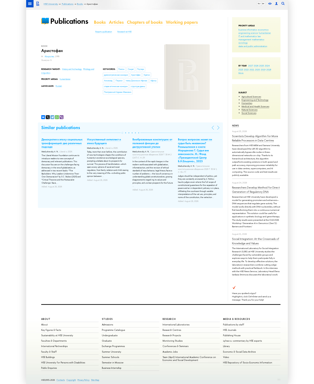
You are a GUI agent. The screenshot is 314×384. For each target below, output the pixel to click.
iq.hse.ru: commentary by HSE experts (242, 340)
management (244, 39)
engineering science (248, 32)
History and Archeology (72, 69)
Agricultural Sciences (251, 96)
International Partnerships (54, 346)
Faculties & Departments (54, 340)
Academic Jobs (170, 351)
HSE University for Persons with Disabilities (63, 362)
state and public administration (252, 46)
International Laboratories (176, 324)
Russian (59, 86)
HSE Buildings (48, 357)
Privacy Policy (83, 380)
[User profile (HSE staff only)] (276, 3)
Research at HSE (124, 31)
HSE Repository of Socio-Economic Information (247, 362)
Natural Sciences (249, 109)
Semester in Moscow (112, 362)
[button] (122, 132)
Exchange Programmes (113, 346)
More (241, 72)
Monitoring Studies (173, 340)
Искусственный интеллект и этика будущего (104, 141)
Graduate (107, 340)
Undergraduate (110, 335)
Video (226, 357)
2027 (250, 65)
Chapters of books (145, 22)
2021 (252, 69)
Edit (279, 379)
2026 (256, 65)
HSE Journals (229, 329)
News (235, 125)
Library (226, 346)
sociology (243, 42)
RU (259, 3)
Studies (107, 319)
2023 (240, 69)
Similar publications (60, 127)
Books (100, 22)
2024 (267, 65)
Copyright (71, 380)
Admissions (107, 324)
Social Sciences (249, 112)
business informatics (247, 29)
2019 (263, 69)
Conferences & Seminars (175, 346)
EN (263, 3)
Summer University (111, 351)
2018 (268, 69)
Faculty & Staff (49, 351)
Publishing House (232, 335)
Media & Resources (236, 319)
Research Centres (172, 329)
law (259, 36)
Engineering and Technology (255, 99)
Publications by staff (233, 324)
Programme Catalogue (113, 329)
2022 (246, 69)
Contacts (60, 380)
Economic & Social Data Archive (239, 351)
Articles (116, 22)
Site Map (95, 380)
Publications (69, 21)
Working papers (182, 22)
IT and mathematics (247, 36)
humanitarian (265, 32)
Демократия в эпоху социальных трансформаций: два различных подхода (62, 143)
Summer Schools (110, 357)
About (45, 319)
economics (263, 29)
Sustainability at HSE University (57, 335)
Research (169, 319)
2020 (257, 69)
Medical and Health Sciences (255, 106)
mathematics (258, 39)
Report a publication (103, 31)
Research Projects (172, 335)
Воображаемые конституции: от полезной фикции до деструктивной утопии (152, 143)
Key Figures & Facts (51, 329)
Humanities (247, 103)
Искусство (49, 56)
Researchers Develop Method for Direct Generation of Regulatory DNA (256, 190)
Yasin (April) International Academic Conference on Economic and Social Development (189, 359)
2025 (261, 65)
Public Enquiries (49, 367)
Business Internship (111, 367)
